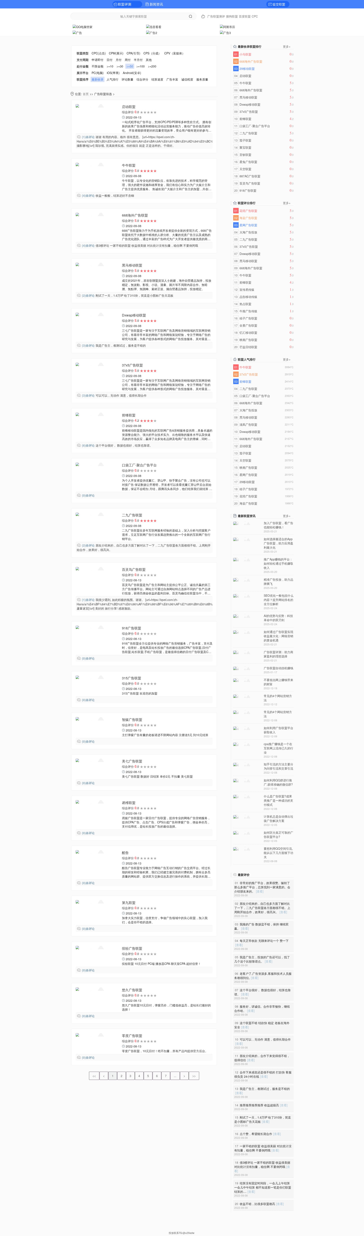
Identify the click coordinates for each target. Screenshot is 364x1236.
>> (194, 1076)
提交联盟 (279, 4)
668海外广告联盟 (135, 215)
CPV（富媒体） (174, 53)
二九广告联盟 (132, 515)
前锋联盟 (128, 415)
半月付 (138, 60)
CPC (255, 16)
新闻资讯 (156, 4)
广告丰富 (172, 79)
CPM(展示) (116, 53)
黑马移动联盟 (132, 265)
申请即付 (97, 60)
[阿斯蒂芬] (255, 26)
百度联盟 (245, 16)
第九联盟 (128, 902)
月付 (119, 60)
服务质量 (202, 79)
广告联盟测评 (216, 16)
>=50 (129, 66)
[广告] (108, 32)
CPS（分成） (152, 53)
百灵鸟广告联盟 (134, 569)
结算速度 (157, 79)
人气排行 (112, 79)
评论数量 (127, 79)
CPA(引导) (133, 53)
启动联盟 (128, 106)
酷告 (125, 852)
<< (94, 1076)
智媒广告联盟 (132, 719)
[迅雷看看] (182, 26)
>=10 (110, 66)
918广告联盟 (131, 628)
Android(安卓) (132, 73)
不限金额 (97, 66)
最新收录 (97, 79)
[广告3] (255, 32)
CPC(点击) (99, 53)
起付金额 (82, 66)
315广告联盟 (131, 678)
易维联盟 (128, 802)
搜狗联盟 (232, 16)
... (175, 1076)
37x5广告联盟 (132, 365)
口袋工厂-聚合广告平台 (139, 465)
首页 (86, 94)
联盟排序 (82, 79)
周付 (128, 60)
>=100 (140, 66)
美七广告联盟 (132, 761)
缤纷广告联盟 (132, 948)
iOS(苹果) (113, 73)
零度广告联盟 (132, 1035)
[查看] (260, 891)
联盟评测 (124, 4)
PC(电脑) (98, 73)
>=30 (119, 66)
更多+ (286, 46)
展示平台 (82, 73)
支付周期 (82, 60)
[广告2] (182, 32)
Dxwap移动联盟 (134, 315)
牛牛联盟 (128, 165)
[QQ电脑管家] (108, 26)
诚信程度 (187, 79)
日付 (109, 60)
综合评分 (142, 79)
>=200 (152, 66)
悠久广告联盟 (132, 989)
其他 (149, 60)
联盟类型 (82, 53)
